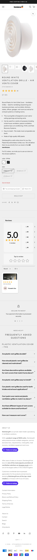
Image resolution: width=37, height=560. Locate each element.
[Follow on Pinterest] (14, 533)
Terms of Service (7, 504)
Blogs (4, 524)
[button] (30, 226)
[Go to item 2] (11, 67)
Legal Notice (6, 507)
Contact (4, 517)
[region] (18, 311)
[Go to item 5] (31, 69)
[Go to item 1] (5, 69)
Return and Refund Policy (10, 497)
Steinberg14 (7, 87)
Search (4, 520)
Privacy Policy (6, 494)
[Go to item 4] (25, 68)
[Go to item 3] (18, 67)
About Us (5, 513)
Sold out (18, 196)
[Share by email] (18, 202)
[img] (9, 91)
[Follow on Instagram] (8, 533)
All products (6, 527)
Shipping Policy (7, 500)
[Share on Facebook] (9, 202)
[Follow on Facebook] (3, 533)
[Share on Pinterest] (15, 202)
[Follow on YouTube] (19, 533)
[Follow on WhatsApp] (30, 533)
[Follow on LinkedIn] (24, 533)
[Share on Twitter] (12, 202)
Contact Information (8, 490)
